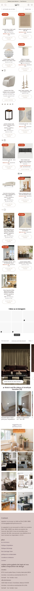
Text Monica (23, 1)
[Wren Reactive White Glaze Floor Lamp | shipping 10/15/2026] (8, 281)
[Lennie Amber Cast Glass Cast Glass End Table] (8, 114)
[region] (17, 406)
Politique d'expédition (7, 545)
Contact (3, 560)
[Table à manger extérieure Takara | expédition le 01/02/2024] (25, 50)
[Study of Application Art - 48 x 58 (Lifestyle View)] (25, 184)
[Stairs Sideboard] (25, 150)
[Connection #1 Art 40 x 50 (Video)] (25, 220)
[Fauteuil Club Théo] (8, 81)
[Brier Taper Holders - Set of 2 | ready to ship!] (25, 81)
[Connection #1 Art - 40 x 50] (25, 114)
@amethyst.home (17, 426)
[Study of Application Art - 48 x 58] (25, 20)
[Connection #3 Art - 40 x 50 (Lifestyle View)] (8, 252)
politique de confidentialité (8, 554)
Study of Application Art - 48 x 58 (23, 418)
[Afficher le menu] (2, 5)
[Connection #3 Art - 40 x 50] (8, 150)
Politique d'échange (6, 548)
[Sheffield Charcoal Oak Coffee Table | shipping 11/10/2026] (8, 220)
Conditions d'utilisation (7, 557)
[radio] (2, 70)
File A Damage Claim (7, 551)
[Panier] (31, 5)
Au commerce (5, 542)
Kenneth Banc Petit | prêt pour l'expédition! (8, 418)
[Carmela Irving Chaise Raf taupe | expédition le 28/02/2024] (8, 184)
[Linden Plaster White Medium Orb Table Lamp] (8, 50)
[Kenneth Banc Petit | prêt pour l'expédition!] (8, 20)
